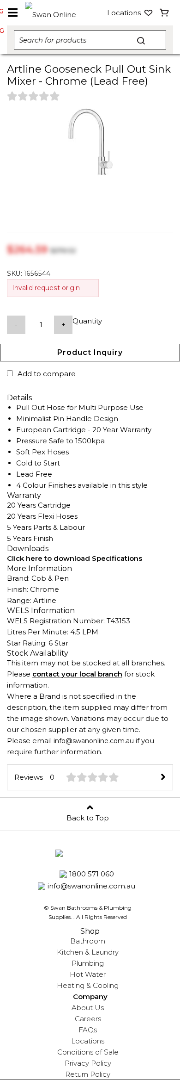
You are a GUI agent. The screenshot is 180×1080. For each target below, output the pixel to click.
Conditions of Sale (88, 1052)
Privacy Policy (88, 1063)
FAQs (87, 1029)
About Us (88, 1007)
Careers (88, 1018)
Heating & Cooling (88, 985)
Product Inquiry (90, 352)
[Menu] (12, 13)
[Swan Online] (58, 12)
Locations (87, 1041)
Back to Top (87, 817)
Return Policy (87, 1074)
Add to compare (47, 373)
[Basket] (164, 13)
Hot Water (88, 974)
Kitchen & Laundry (88, 952)
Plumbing (88, 963)
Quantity (87, 321)
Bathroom (87, 941)
